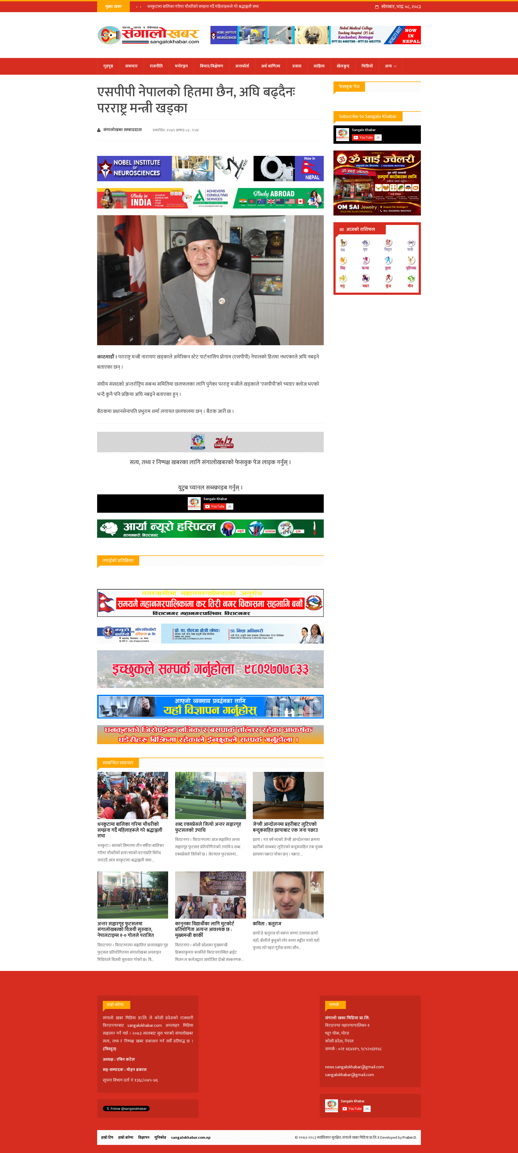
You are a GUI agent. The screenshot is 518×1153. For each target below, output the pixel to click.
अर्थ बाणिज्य (270, 66)
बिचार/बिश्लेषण (211, 66)
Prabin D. (410, 1137)
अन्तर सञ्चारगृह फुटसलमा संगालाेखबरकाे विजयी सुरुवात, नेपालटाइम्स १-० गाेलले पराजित (125, 930)
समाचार (131, 66)
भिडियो (367, 66)
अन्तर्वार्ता (242, 66)
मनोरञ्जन (181, 66)
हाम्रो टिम (107, 1137)
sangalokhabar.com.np (190, 1137)
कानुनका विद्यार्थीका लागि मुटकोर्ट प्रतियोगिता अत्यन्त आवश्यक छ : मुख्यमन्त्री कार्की (204, 930)
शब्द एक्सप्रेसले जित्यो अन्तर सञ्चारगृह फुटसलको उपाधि (208, 827)
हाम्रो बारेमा (125, 1137)
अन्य (388, 66)
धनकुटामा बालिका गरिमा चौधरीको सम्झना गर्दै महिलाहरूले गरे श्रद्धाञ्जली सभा (203, 6)
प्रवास (296, 66)
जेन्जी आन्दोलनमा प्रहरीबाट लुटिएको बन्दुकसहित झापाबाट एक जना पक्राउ (285, 827)
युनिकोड (160, 1137)
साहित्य (319, 66)
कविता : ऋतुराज (267, 924)
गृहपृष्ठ (108, 66)
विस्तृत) (110, 1049)
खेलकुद (343, 66)
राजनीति (156, 66)
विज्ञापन (143, 1137)
